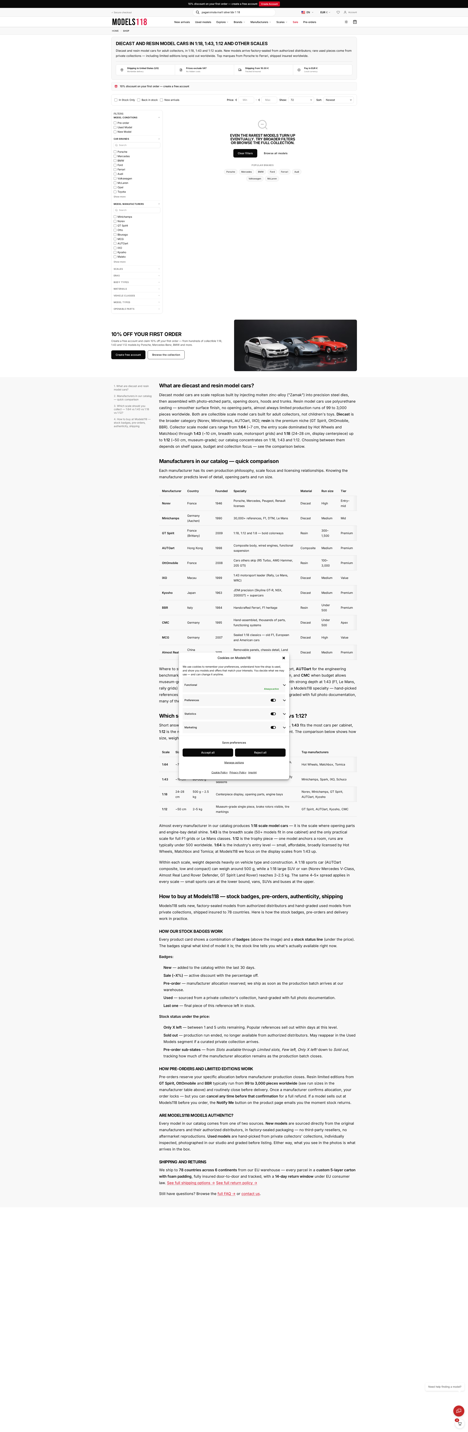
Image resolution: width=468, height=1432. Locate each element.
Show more (120, 196)
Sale (295, 22)
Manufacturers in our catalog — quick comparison (133, 397)
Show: (283, 99)
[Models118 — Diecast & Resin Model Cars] (129, 21)
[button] (284, 658)
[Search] (198, 12)
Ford (272, 171)
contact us (250, 1193)
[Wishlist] (338, 12)
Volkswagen (255, 178)
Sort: (319, 99)
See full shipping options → (191, 1183)
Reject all (260, 752)
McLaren (272, 178)
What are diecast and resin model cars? (131, 387)
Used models (203, 22)
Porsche (230, 171)
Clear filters (245, 153)
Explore (221, 22)
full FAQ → (227, 1193)
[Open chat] (458, 1411)
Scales (280, 22)
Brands (238, 22)
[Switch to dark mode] (346, 22)
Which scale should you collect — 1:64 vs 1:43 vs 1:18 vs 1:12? (131, 409)
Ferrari (284, 171)
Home (115, 30)
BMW (261, 171)
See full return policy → (236, 1183)
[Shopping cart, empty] (355, 21)
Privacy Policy (237, 772)
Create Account (269, 4)
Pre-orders (309, 22)
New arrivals (182, 22)
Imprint (252, 772)
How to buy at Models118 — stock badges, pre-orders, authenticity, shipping (132, 423)
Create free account (128, 354)
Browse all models (276, 153)
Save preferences (234, 742)
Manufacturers (259, 22)
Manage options (234, 762)
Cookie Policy (219, 772)
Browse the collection (166, 354)
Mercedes (246, 171)
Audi (296, 171)
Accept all (208, 752)
